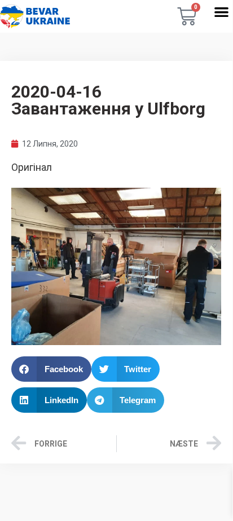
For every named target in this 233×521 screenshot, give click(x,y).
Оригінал (31, 167)
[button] (221, 11)
